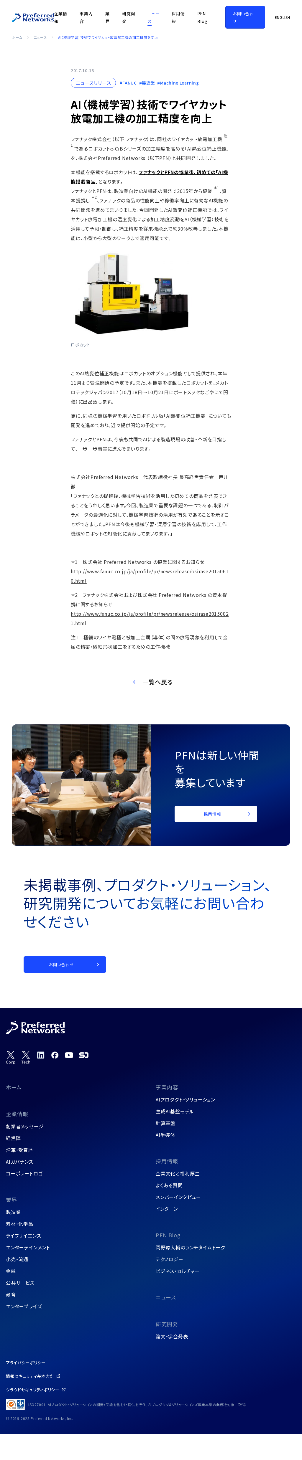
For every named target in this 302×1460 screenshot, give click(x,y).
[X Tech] (26, 1058)
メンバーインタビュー (178, 1196)
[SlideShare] (83, 1055)
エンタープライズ (24, 1306)
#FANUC (128, 82)
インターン (167, 1208)
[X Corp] (10, 1058)
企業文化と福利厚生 (178, 1173)
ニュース (40, 37)
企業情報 (17, 1114)
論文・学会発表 (172, 1336)
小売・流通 (17, 1259)
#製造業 (147, 82)
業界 (11, 1199)
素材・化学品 (19, 1223)
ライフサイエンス (23, 1235)
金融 (11, 1270)
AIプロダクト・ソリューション (185, 1099)
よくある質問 (169, 1185)
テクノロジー (169, 1259)
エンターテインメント (28, 1247)
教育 (11, 1294)
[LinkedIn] (41, 1055)
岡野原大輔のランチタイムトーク (190, 1247)
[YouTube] (69, 1055)
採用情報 (167, 1161)
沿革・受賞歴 (19, 1149)
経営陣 (13, 1138)
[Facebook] (55, 1055)
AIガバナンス (19, 1161)
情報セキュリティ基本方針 (30, 1376)
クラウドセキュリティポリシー (33, 1389)
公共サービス (20, 1282)
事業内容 (167, 1087)
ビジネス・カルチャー (178, 1270)
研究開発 (167, 1324)
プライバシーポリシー (26, 1362)
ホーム (17, 37)
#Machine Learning (178, 82)
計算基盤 (165, 1123)
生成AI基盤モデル (175, 1111)
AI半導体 (165, 1134)
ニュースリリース (93, 82)
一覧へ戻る (157, 682)
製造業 (13, 1211)
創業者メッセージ (24, 1126)
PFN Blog (168, 1235)
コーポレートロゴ (24, 1173)
